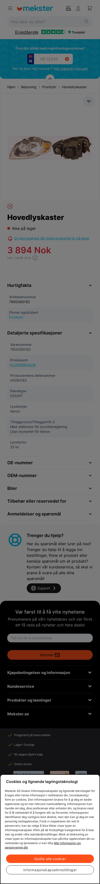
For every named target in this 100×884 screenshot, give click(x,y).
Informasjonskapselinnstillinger (50, 870)
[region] (50, 829)
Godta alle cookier (50, 859)
